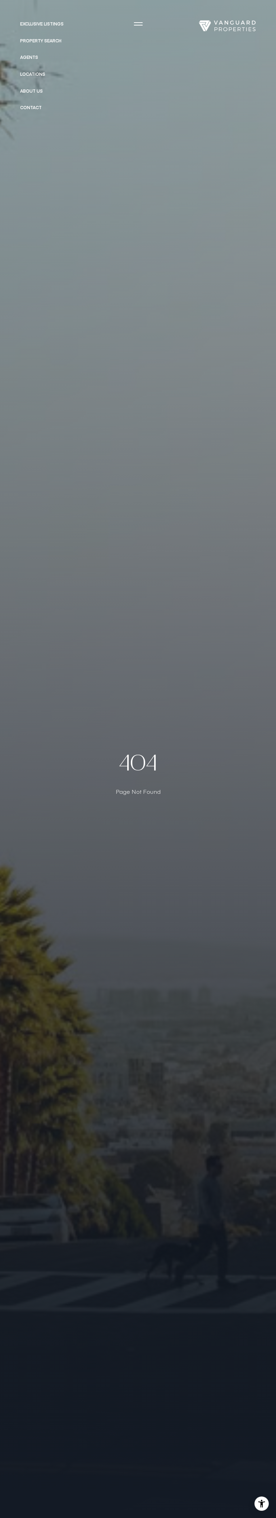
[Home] (227, 26)
